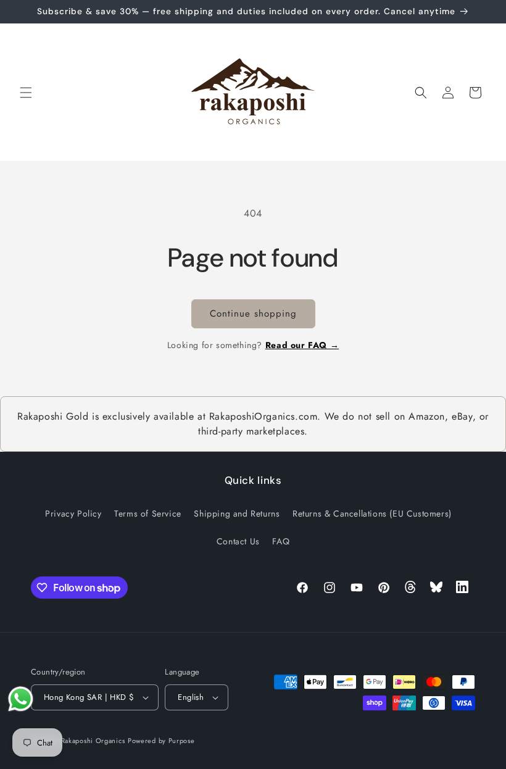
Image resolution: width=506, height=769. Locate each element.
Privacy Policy (73, 513)
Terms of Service (147, 513)
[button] (25, 92)
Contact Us (238, 541)
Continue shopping (253, 313)
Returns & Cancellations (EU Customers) (372, 513)
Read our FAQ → (302, 345)
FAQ (280, 541)
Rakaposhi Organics (93, 741)
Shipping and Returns (237, 513)
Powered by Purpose (161, 741)
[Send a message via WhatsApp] (20, 698)
